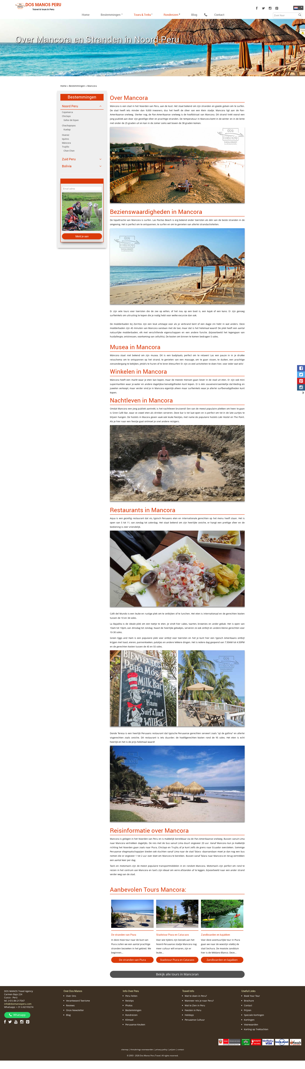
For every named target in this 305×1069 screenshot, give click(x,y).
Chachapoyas (69, 125)
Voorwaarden (251, 1024)
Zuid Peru (69, 159)
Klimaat (129, 1019)
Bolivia (66, 166)
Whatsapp (19, 1015)
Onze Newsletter (75, 1010)
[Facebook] (256, 8)
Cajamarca (67, 112)
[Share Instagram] (301, 387)
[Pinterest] (276, 8)
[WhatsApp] (206, 14)
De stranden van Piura (123, 934)
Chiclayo (66, 116)
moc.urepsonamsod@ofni (17, 1003)
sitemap (124, 1049)
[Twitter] (263, 8)
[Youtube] (16, 1021)
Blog (194, 15)
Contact (219, 15)
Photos (128, 1005)
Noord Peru (70, 106)
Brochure (249, 1000)
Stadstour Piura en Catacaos (172, 934)
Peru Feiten (131, 995)
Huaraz (65, 134)
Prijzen (247, 1010)
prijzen (172, 1049)
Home (86, 15)
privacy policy (161, 1049)
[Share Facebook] (301, 368)
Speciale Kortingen (254, 1014)
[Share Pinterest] (301, 381)
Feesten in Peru (193, 1010)
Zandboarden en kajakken (215, 934)
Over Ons (71, 995)
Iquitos (65, 138)
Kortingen (249, 1019)
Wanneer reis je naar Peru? (199, 1000)
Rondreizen (131, 1014)
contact (180, 1049)
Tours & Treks (142, 15)
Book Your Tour (252, 995)
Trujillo (65, 146)
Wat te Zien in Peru (195, 1005)
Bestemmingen (111, 15)
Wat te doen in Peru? (196, 995)
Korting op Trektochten (256, 1029)
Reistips (129, 1000)
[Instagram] (270, 8)
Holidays (189, 1014)
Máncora (66, 142)
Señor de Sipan (71, 120)
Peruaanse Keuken (135, 1024)
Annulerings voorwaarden (141, 1049)
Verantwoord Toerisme (78, 1000)
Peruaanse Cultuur (195, 1019)
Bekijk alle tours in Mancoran (177, 974)
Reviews (70, 1005)
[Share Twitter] (301, 374)
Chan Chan (69, 150)
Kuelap (67, 129)
